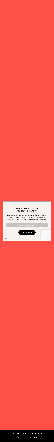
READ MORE (20, 437)
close (6, 238)
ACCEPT (34, 437)
